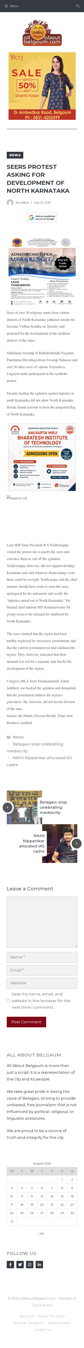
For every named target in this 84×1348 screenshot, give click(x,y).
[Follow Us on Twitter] (20, 1264)
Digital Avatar (42, 1305)
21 (52, 1204)
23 (72, 1204)
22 (62, 1204)
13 (42, 1196)
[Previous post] (7, 807)
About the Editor (51, 1316)
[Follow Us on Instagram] (29, 1264)
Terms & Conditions (28, 1323)
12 (32, 1196)
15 (62, 1196)
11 (22, 1196)
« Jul (41, 1233)
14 (52, 1196)
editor (24, 202)
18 (21, 1204)
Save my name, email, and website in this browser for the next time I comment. (41, 1001)
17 (12, 1204)
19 (32, 1204)
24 (11, 1213)
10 (11, 1196)
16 (72, 1196)
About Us (26, 1316)
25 (22, 1213)
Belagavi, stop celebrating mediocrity (53, 807)
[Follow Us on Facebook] (10, 1264)
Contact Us (42, 1330)
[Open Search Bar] (78, 6)
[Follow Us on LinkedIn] (39, 1264)
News (15, 155)
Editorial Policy (59, 1323)
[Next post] (76, 843)
